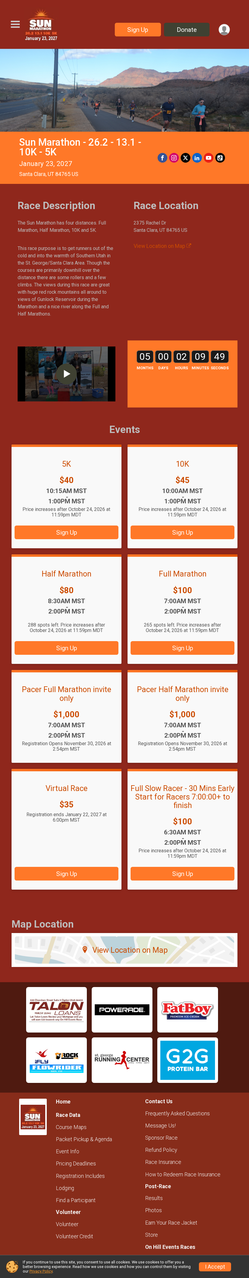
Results (154, 1198)
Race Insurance (163, 1162)
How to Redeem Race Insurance (182, 1175)
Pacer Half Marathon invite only (182, 693)
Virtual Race (66, 788)
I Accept (215, 1267)
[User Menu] (224, 29)
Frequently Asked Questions (177, 1114)
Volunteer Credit (74, 1236)
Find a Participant (76, 1200)
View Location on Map (160, 246)
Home (63, 1102)
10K (182, 464)
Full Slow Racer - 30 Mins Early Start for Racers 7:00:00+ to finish (182, 797)
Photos (153, 1210)
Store (151, 1235)
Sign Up (137, 29)
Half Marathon (66, 574)
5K (66, 464)
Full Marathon (182, 574)
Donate (187, 29)
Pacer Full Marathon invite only (66, 693)
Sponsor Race (161, 1138)
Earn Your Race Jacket (171, 1223)
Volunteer (67, 1224)
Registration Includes (80, 1176)
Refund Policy (161, 1150)
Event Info (67, 1151)
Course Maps (71, 1127)
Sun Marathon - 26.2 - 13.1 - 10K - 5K (80, 147)
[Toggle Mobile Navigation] (15, 24)
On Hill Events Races (170, 1247)
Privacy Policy (41, 1271)
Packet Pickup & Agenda (84, 1139)
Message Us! (160, 1126)
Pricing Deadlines (76, 1164)
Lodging (65, 1188)
